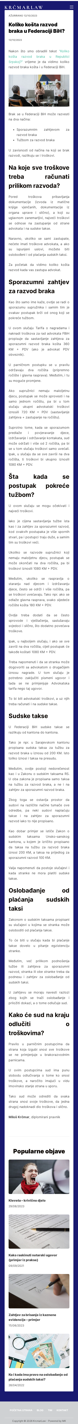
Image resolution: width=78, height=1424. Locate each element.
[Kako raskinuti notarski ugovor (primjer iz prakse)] (39, 1231)
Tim (50, 1410)
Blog (40, 1410)
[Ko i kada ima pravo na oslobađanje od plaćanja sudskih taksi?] (39, 1351)
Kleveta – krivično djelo (27, 1200)
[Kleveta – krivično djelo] (39, 1177)
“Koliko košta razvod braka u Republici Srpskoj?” (39, 56)
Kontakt (62, 1410)
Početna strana (21, 1410)
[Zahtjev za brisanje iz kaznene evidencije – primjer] (39, 1291)
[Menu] (71, 7)
